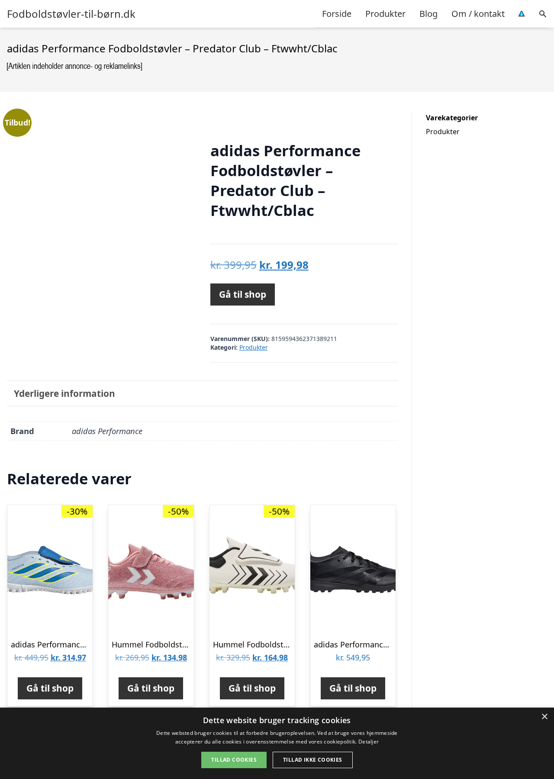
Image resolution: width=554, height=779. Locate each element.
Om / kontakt (478, 13)
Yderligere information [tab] (64, 393)
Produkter (385, 13)
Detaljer (368, 741)
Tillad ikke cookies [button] (312, 759)
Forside (336, 13)
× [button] (544, 717)
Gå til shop (242, 294)
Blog (428, 13)
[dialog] (277, 743)
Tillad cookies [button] (234, 759)
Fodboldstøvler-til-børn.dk (71, 14)
